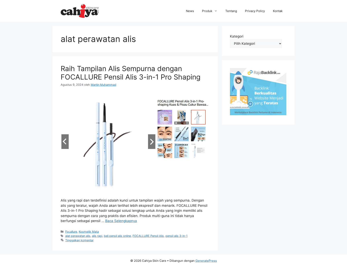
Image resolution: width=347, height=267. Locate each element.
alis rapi (97, 235)
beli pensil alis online (117, 235)
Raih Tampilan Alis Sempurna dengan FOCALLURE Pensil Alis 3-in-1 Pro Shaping (130, 72)
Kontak (278, 11)
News (190, 11)
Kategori (236, 36)
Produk (207, 11)
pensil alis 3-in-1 (176, 235)
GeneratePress (206, 261)
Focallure (71, 231)
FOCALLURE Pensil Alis (148, 235)
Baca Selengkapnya (121, 221)
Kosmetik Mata (89, 231)
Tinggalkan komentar (79, 240)
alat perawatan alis (77, 235)
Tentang (231, 11)
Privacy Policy (255, 11)
